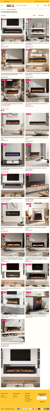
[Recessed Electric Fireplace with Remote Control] (13, 275)
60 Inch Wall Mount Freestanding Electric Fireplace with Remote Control (36, 74)
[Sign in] (45, 5)
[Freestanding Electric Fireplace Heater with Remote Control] (37, 214)
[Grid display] (32, 15)
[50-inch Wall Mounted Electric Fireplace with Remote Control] (13, 214)
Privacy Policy (27, 398)
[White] (3, 110)
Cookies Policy (27, 401)
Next (10, 1)
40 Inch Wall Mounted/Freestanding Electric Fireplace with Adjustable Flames (12, 104)
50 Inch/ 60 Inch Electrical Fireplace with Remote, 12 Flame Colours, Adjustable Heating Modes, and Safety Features (12, 259)
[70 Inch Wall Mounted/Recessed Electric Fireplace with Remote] (37, 124)
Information (27, 393)
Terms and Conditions (28, 399)
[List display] (34, 15)
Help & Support (16, 393)
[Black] (1, 110)
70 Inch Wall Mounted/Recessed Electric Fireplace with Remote (36, 138)
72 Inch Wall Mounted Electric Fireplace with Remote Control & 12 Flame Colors (11, 199)
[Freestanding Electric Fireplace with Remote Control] (37, 303)
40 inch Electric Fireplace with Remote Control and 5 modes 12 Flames (36, 168)
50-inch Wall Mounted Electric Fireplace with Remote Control (12, 228)
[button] (1, 1)
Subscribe (42, 401)
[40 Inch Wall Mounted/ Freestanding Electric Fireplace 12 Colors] (13, 124)
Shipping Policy (27, 395)
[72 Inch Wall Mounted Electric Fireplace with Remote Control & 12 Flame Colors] (13, 185)
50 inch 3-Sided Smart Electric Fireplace (9, 315)
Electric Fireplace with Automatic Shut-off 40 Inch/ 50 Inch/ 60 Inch (36, 104)
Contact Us (15, 395)
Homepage (3, 9)
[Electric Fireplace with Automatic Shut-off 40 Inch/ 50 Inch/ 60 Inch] (37, 90)
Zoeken (37, 5)
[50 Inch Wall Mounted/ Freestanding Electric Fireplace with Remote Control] (13, 155)
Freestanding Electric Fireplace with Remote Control (36, 315)
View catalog (1, 5)
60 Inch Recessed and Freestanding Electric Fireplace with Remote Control (36, 199)
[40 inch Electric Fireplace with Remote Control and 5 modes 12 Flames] (37, 155)
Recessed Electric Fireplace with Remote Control (11, 288)
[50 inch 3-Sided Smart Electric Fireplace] (13, 303)
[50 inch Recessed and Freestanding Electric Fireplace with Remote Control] (13, 330)
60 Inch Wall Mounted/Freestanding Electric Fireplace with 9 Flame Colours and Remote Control (12, 74)
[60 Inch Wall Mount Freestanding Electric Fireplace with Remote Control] (37, 60)
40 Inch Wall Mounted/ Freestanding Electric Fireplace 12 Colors (12, 138)
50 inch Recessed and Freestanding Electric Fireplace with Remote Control (12, 344)
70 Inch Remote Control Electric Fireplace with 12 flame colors (12, 43)
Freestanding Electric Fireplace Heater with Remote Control (35, 228)
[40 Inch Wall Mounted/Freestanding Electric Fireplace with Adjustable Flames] (13, 90)
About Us (2, 395)
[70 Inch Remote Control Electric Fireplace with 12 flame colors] (13, 30)
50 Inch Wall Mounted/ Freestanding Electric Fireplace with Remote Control (12, 168)
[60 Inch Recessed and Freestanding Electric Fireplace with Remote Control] (37, 185)
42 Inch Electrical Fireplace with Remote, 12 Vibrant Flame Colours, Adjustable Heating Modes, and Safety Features (36, 259)
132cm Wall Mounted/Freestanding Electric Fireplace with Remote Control (37, 43)
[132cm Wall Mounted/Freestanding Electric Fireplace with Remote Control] (37, 30)
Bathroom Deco (4, 393)
